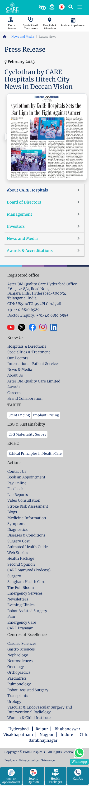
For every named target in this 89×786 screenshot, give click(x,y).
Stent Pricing (19, 415)
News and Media (22, 36)
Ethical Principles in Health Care (35, 453)
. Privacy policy (28, 760)
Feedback (11, 760)
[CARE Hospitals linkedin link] (55, 327)
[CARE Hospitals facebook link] (34, 327)
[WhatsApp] (79, 752)
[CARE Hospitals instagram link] (44, 327)
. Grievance (47, 760)
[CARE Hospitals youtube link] (12, 327)
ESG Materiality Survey (27, 434)
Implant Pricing (46, 415)
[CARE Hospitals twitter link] (23, 327)
